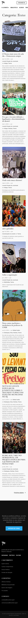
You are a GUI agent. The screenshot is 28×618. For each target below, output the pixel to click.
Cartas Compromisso (7, 566)
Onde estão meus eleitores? (12, 180)
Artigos (6, 63)
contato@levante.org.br (8, 600)
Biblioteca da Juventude (8, 584)
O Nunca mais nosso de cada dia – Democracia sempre (13, 55)
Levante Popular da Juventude (10, 61)
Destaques (7, 332)
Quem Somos (5, 563)
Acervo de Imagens (7, 587)
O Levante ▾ (5, 7)
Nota (11, 332)
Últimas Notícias (6, 581)
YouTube (18, 555)
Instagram (5, 555)
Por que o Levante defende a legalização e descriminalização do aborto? (13, 119)
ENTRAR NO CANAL (14, 528)
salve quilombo (7, 229)
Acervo (21, 7)
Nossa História (6, 569)
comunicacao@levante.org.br (10, 602)
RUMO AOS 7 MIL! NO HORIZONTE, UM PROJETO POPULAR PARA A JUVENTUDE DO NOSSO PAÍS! (13, 460)
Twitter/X (12, 555)
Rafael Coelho (16, 330)
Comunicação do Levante (8, 233)
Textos (10, 63)
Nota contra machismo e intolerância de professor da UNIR (12, 325)
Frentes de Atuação (7, 572)
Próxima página (20, 492)
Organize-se (21, 2)
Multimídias (7, 282)
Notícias (10, 128)
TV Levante (5, 590)
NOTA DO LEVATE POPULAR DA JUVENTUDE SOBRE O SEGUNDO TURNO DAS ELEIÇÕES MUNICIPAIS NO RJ (12, 391)
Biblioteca (14, 7)
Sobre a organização (9, 275)
